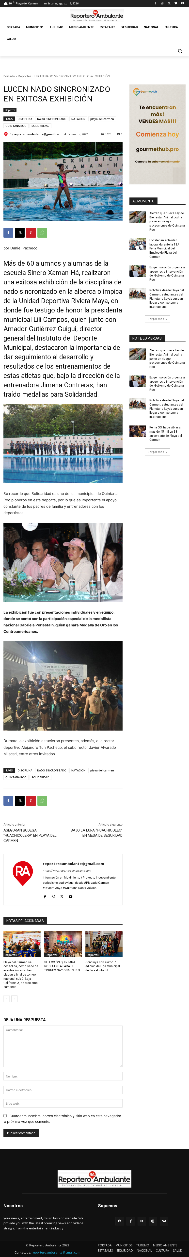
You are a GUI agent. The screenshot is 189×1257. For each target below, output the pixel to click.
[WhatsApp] (42, 233)
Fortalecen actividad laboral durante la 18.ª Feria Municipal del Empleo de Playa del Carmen (164, 249)
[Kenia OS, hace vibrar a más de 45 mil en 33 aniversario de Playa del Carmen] (137, 431)
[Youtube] (183, 3)
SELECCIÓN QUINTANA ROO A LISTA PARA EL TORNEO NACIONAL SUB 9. (62, 966)
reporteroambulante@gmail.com (37, 134)
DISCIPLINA (25, 119)
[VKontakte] (164, 1221)
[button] (180, 51)
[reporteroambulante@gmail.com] (6, 134)
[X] (169, 3)
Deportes (24, 76)
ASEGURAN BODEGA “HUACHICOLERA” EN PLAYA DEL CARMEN (30, 835)
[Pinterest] (31, 233)
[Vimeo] (176, 3)
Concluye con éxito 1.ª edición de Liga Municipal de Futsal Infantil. (102, 966)
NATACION (78, 119)
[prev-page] (6, 999)
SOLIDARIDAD (40, 126)
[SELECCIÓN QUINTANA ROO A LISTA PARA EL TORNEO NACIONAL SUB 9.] (62, 944)
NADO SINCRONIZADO (51, 119)
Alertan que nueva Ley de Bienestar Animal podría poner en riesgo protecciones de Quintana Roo (167, 221)
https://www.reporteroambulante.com (67, 870)
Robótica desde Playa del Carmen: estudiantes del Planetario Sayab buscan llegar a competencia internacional (166, 299)
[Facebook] (155, 3)
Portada (9, 76)
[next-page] (14, 999)
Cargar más (156, 319)
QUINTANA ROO (16, 126)
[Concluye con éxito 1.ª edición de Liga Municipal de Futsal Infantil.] (104, 944)
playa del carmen (102, 119)
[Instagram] (162, 3)
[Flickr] (142, 1221)
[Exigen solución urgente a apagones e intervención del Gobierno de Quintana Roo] (137, 271)
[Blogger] (119, 1221)
